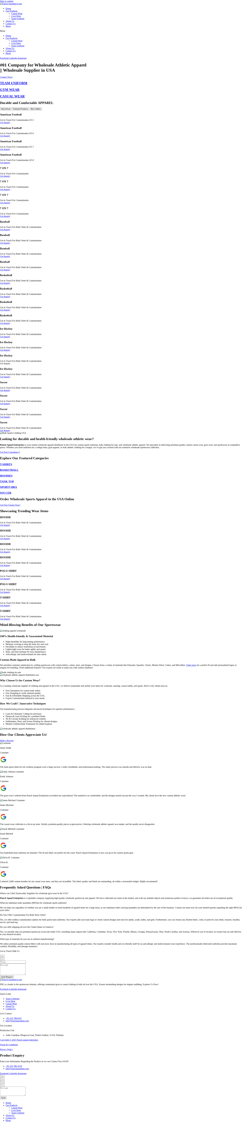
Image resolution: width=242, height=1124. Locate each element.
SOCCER (5, 492)
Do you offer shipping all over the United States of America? (27, 927)
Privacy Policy (6, 1049)
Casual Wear (16, 13)
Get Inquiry (5, 122)
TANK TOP (7, 481)
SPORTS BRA (8, 487)
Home (8, 8)
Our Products (11, 11)
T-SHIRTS (6, 464)
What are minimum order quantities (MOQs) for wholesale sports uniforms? (33, 903)
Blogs (8, 26)
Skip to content (6, 1)
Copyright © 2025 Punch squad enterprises (19, 1040)
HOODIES (6, 475)
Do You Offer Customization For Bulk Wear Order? (23, 915)
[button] (121, 31)
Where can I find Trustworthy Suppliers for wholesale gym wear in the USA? (34, 893)
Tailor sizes (191, 665)
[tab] (5, 108)
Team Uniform (17, 18)
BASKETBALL (9, 470)
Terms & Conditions (9, 1044)
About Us (10, 21)
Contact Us (11, 23)
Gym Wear (16, 16)
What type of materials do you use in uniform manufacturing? (27, 939)
